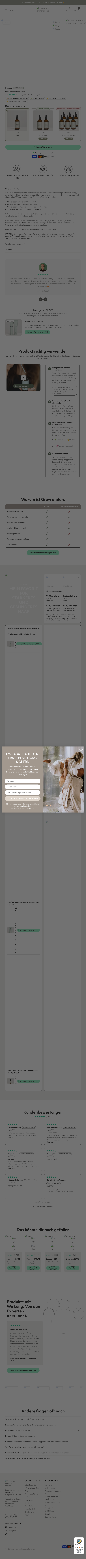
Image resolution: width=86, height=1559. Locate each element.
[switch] (79, 1551)
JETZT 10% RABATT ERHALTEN (22, 798)
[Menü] (82, 1538)
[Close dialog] (81, 749)
